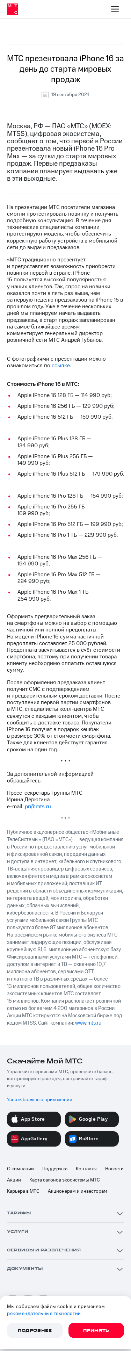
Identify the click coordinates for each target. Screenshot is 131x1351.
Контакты (86, 1168)
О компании (20, 1168)
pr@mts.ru (38, 806)
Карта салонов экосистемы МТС (64, 1180)
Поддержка (54, 1168)
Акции (14, 1180)
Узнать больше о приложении (39, 1099)
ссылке (61, 365)
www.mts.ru (88, 1023)
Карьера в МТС (23, 1191)
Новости (114, 1168)
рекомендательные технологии (44, 1313)
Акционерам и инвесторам (77, 1191)
